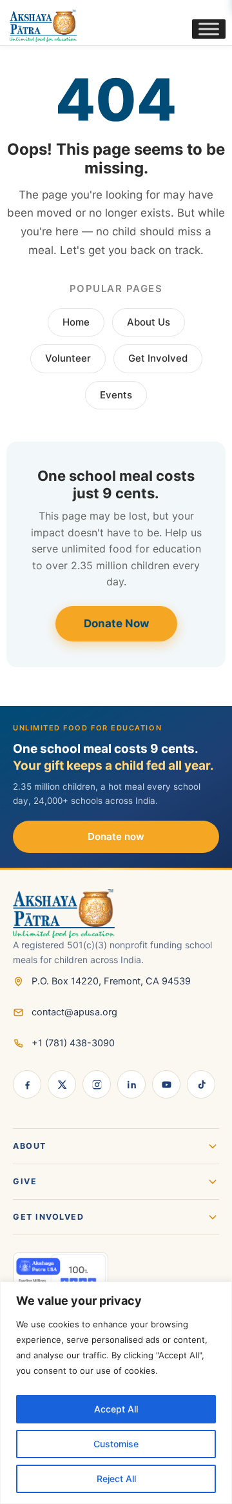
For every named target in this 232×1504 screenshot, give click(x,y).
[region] (116, 1393)
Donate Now (116, 623)
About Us (148, 322)
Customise (116, 1443)
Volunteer (68, 358)
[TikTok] (201, 1084)
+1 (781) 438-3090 (73, 1043)
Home (76, 322)
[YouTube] (166, 1084)
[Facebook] (27, 1084)
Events (116, 395)
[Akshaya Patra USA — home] (116, 913)
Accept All (116, 1408)
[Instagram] (96, 1084)
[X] (62, 1084)
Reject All (116, 1478)
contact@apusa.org (74, 1012)
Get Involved (158, 358)
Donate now (116, 836)
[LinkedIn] (131, 1084)
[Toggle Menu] (208, 29)
